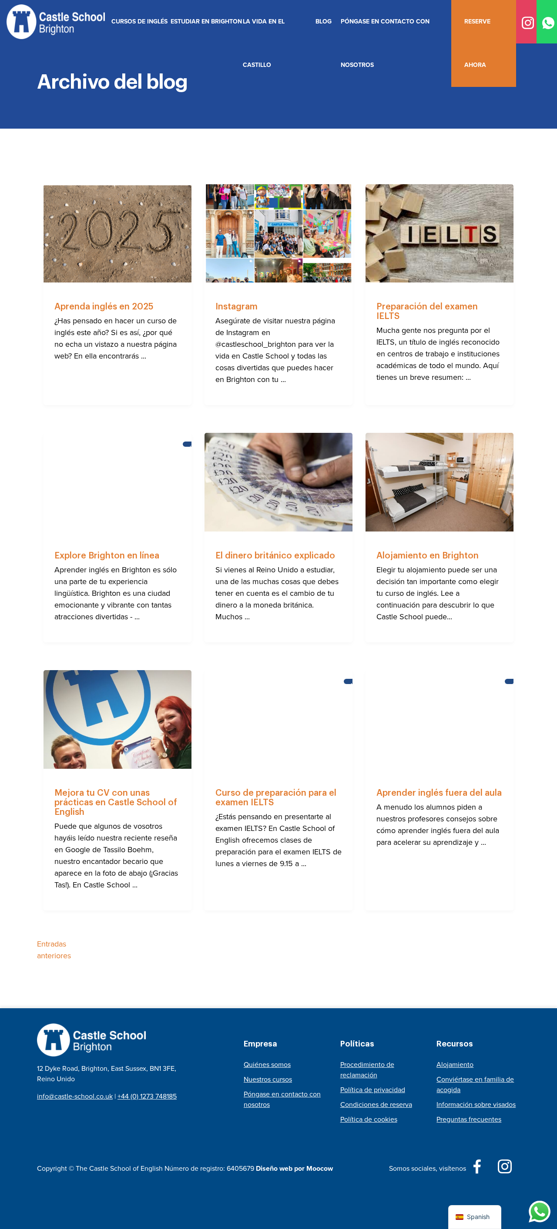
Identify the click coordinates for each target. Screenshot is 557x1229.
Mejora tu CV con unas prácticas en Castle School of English (115, 803)
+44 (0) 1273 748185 (147, 1096)
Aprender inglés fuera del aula (439, 793)
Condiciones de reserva (376, 1104)
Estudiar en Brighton (203, 21)
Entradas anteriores (54, 949)
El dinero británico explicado (275, 555)
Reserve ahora (477, 43)
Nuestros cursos (268, 1079)
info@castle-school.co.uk (75, 1096)
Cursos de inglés (137, 21)
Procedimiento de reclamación (367, 1070)
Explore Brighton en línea (106, 555)
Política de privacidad (372, 1090)
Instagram (236, 306)
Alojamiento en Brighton (427, 555)
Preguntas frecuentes (468, 1119)
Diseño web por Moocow (294, 1168)
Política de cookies (368, 1119)
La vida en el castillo (264, 43)
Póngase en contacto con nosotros (385, 43)
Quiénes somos (267, 1065)
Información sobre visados (476, 1104)
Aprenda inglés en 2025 (103, 306)
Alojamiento (454, 1065)
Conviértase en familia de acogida (475, 1084)
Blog (323, 21)
